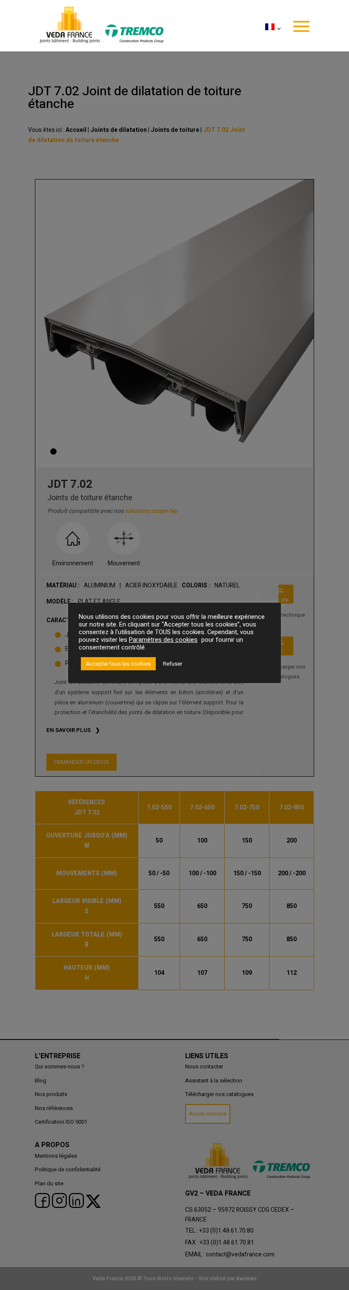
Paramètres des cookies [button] (163, 639)
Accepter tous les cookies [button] (118, 664)
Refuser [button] (172, 664)
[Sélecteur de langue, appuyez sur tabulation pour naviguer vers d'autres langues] (271, 37)
